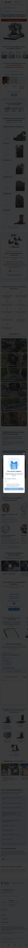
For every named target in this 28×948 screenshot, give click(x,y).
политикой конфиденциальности (12, 486)
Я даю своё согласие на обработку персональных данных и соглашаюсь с (13, 484)
